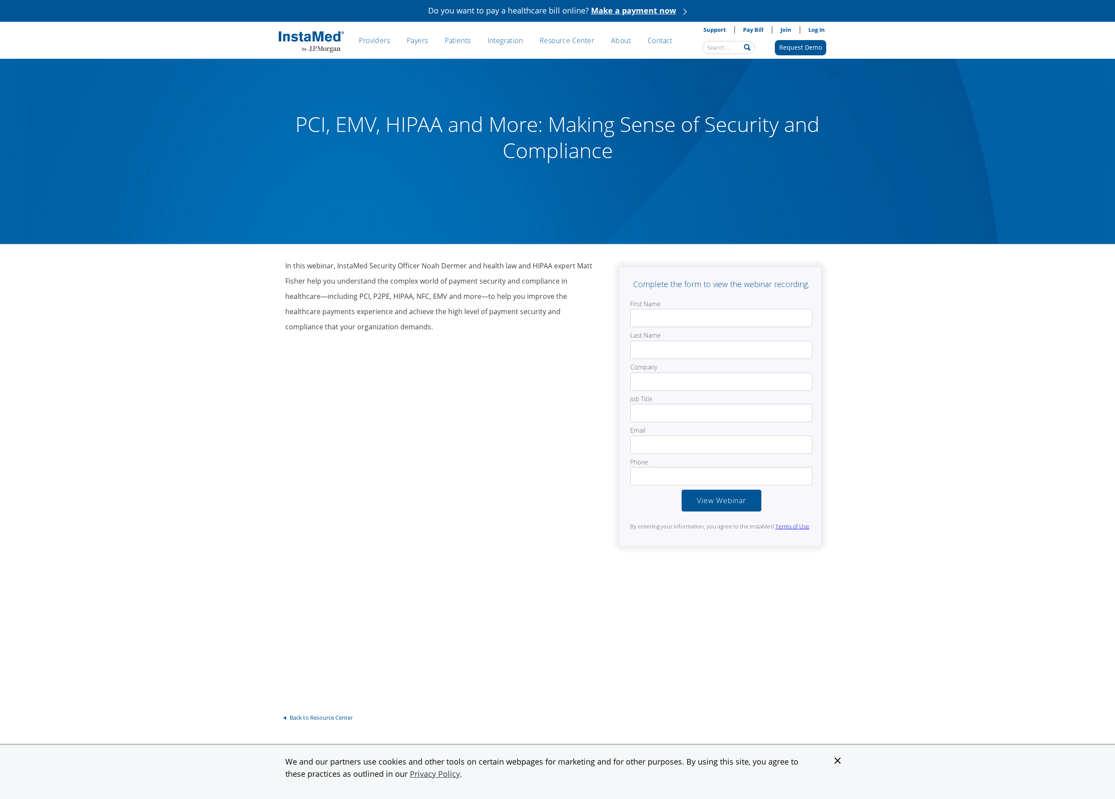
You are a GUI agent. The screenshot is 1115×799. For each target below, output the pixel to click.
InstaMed (311, 42)
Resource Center (567, 40)
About (621, 40)
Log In (816, 30)
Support (714, 30)
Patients (457, 40)
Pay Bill (753, 30)
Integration (505, 40)
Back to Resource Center (321, 717)
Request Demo (800, 47)
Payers (417, 40)
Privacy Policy (435, 774)
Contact (660, 40)
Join (785, 30)
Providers (374, 40)
